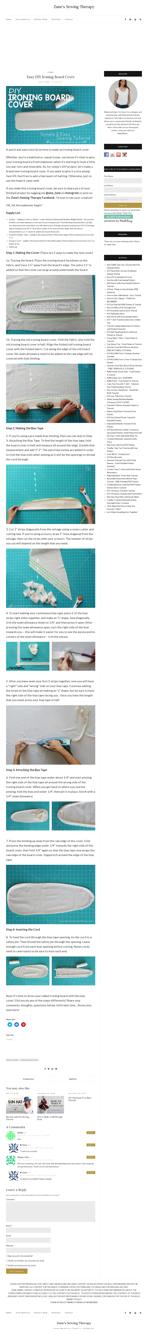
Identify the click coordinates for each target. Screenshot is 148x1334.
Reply (91, 1133)
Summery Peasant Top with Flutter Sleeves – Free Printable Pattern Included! (121, 463)
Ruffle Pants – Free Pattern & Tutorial (122, 381)
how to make (12, 1060)
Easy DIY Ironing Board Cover (119, 277)
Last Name (108, 185)
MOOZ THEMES (67, 1302)
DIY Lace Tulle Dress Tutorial (119, 396)
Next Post (72, 1079)
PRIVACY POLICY (74, 1299)
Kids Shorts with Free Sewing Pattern (122, 317)
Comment (10, 1199)
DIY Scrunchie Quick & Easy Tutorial (122, 310)
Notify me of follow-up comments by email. (26, 1261)
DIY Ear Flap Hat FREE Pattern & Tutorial (124, 304)
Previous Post (28, 1079)
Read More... (123, 133)
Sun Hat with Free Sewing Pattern (121, 280)
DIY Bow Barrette (114, 457)
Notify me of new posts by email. (22, 1265)
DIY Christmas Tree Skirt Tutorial (121, 491)
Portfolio (56, 19)
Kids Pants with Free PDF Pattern (121, 445)
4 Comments (57, 82)
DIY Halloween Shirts (116, 314)
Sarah (20, 1132)
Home (9, 19)
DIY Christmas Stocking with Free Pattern (124, 494)
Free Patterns (23, 19)
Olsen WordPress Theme (66, 1328)
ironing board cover (29, 1060)
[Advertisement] (74, 45)
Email (9, 1236)
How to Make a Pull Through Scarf (121, 307)
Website (9, 1246)
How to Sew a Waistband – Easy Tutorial (124, 295)
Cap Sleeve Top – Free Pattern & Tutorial (124, 344)
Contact (69, 19)
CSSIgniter (88, 1328)
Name (9, 1226)
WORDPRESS (92, 1302)
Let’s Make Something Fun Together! (122, 512)
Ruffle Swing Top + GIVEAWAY (119, 378)
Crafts (51, 72)
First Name (108, 176)
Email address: (110, 195)
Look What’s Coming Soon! (118, 454)
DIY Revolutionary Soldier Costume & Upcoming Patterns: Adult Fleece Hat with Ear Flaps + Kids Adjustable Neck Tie (124, 433)
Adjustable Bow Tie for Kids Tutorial (122, 475)
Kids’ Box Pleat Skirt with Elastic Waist (123, 497)
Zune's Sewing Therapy (74, 6)
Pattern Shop (40, 19)
